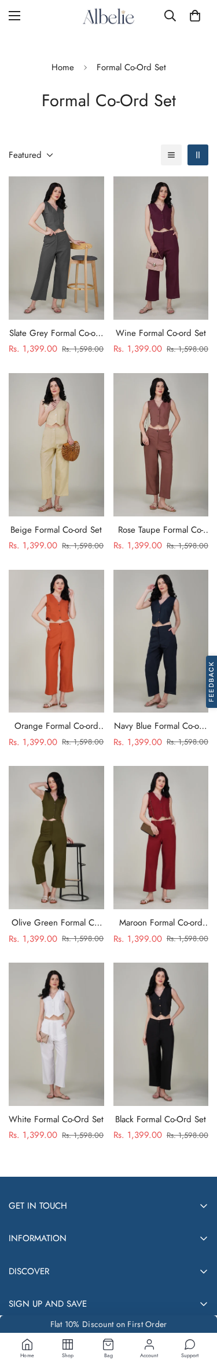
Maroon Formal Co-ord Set (161, 923)
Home (63, 67)
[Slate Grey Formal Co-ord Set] (56, 248)
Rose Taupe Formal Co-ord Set (160, 530)
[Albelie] (109, 15)
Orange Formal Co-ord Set (56, 726)
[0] (195, 15)
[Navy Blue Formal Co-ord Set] (161, 641)
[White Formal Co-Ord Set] (56, 1034)
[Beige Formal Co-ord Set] (56, 444)
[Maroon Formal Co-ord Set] (161, 837)
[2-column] (197, 154)
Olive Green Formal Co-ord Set (56, 923)
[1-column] (171, 154)
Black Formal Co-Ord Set (160, 1119)
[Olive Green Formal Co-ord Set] (56, 837)
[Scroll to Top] (196, 1301)
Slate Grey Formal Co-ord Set (56, 333)
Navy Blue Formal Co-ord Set (160, 726)
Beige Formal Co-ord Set (56, 529)
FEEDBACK (211, 681)
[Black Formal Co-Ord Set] (161, 1034)
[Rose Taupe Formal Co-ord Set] (161, 444)
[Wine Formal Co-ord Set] (161, 248)
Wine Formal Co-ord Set (161, 333)
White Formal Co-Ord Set (56, 1119)
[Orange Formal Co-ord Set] (56, 641)
